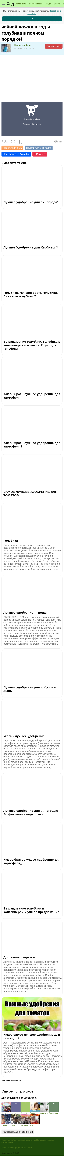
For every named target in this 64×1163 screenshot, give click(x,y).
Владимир (53, 1113)
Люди (48, 4)
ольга (13, 1113)
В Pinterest (40, 154)
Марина (4, 1113)
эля (31, 1125)
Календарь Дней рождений (18, 1132)
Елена (32, 1113)
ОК (32, 19)
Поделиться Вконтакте (38, 148)
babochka (44, 1113)
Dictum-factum (22, 45)
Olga (13, 1125)
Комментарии (36, 4)
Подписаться (54, 46)
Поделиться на (16, 154)
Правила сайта (8, 1140)
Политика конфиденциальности (16, 1147)
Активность (20, 4)
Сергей (24, 1113)
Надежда (24, 1125)
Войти (57, 4)
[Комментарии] (13, 141)
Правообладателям (26, 1140)
